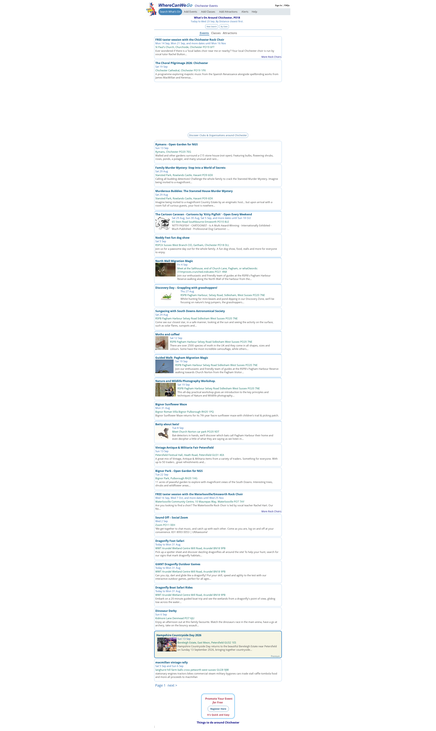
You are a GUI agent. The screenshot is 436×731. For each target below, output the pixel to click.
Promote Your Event (218, 700)
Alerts (245, 11)
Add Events (191, 11)
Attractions (230, 33)
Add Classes (208, 11)
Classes (216, 33)
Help (254, 11)
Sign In (278, 5)
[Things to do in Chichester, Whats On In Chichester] (175, 5)
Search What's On (170, 11)
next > (172, 685)
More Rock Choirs (271, 56)
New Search (212, 26)
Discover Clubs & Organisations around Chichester (218, 135)
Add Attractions (228, 11)
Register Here (218, 708)
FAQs (287, 5)
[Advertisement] (218, 107)
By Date (224, 26)
